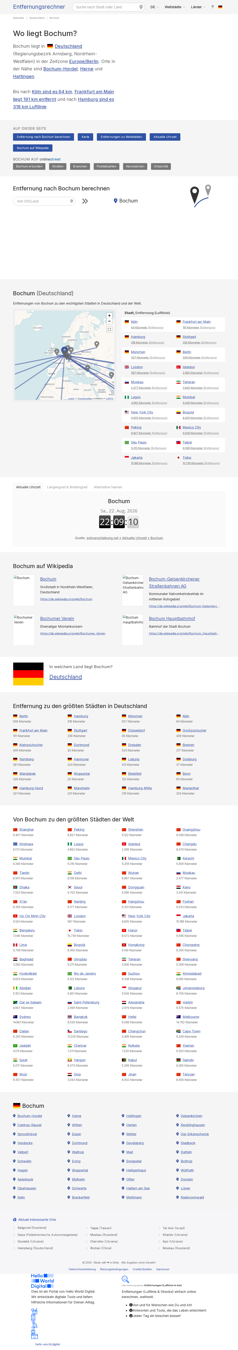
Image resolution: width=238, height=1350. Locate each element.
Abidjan (25, 988)
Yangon (80, 1060)
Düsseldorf (136, 730)
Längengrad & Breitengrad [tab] (67, 487)
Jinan (132, 1074)
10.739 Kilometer (201, 463)
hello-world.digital (47, 1344)
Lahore (79, 988)
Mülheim (78, 1179)
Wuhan (133, 873)
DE (152, 7)
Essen (76, 1134)
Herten (131, 1125)
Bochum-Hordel (60, 68)
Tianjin (24, 873)
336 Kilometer (200, 342)
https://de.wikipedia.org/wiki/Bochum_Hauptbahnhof (185, 633)
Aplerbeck (25, 1179)
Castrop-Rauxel (29, 1125)
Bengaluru (27, 930)
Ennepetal (133, 1161)
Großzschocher (194, 730)
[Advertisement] (173, 68)
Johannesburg (194, 988)
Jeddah (25, 1045)
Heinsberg (35, 1248)
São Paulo (139, 442)
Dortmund (81, 745)
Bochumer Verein (57, 618)
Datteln (186, 1152)
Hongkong (136, 945)
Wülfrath (187, 1170)
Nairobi (188, 1060)
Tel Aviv (173, 1228)
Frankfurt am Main (197, 322)
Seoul (78, 887)
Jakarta (136, 458)
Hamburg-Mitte (140, 788)
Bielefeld (134, 774)
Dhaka (24, 887)
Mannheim (82, 788)
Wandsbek (27, 774)
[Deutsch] (220, 7)
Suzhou (134, 973)
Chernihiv (103, 1241)
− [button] (109, 321)
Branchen (80, 166)
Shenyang (190, 959)
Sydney (25, 1017)
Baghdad (26, 959)
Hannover (81, 759)
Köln (134, 322)
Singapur (135, 988)
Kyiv (172, 1241)
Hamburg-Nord (31, 788)
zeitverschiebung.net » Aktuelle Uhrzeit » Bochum (124, 538)
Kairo (187, 887)
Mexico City (192, 427)
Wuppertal (82, 774)
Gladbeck (188, 1143)
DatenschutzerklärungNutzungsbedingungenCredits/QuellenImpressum (119, 1269)
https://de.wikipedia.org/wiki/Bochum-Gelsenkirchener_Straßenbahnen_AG (185, 606)
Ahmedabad (192, 973)
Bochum (48, 578)
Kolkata (134, 1045)
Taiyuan (189, 1074)
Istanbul (189, 367)
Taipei (187, 442)
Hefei (132, 1017)
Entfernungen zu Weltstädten (121, 137)
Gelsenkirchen (191, 1116)
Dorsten (187, 1179)
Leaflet (71, 398)
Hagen (22, 1170)
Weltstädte (173, 7)
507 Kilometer (148, 357)
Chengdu (190, 844)
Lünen (185, 1188)
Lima (23, 945)
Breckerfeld (81, 1197)
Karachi (188, 858)
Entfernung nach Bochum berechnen (43, 137)
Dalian (24, 1031)
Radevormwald (192, 1197)
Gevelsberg (135, 1143)
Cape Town (191, 1031)
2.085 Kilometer (201, 372)
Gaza (47, 1235)
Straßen (57, 166)
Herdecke (25, 1143)
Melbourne (191, 1017)
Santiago (80, 1031)
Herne (86, 68)
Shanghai (26, 829)
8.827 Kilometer (149, 433)
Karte (85, 137)
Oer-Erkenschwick (195, 1134)
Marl (129, 1152)
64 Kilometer (147, 327)
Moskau (137, 382)
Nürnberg (26, 759)
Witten (77, 1125)
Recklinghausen (193, 1125)
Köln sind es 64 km (52, 91)
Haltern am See (138, 1188)
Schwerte (79, 1188)
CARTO (109, 398)
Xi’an (23, 901)
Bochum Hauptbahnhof (172, 618)
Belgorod (31, 1228)
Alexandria (136, 1002)
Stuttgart (189, 337)
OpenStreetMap (85, 398)
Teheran (189, 382)
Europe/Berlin (84, 61)
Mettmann (134, 1197)
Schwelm (24, 1161)
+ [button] (109, 315)
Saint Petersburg (86, 1002)
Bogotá (188, 412)
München (138, 352)
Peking (136, 427)
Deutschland (68, 46)
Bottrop (186, 1161)
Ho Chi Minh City (32, 916)
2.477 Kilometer (149, 387)
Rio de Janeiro (85, 973)
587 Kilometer (148, 372)
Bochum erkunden (29, 166)
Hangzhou (136, 901)
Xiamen (188, 1045)
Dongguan (136, 887)
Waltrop (78, 1152)
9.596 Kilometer (201, 448)
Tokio (187, 458)
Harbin (188, 1002)
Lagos (136, 397)
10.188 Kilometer (149, 463)
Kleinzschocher (31, 745)
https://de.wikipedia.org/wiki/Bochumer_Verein (72, 633)
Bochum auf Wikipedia (33, 148)
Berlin (187, 352)
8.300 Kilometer (201, 417)
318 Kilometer (147, 342)
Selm (21, 1197)
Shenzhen (135, 829)
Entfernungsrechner (39, 6)
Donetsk (30, 1241)
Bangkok (81, 1017)
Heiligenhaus (136, 1170)
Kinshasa (26, 844)
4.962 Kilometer (149, 402)
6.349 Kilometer (201, 402)
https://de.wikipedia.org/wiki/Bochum (66, 599)
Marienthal (191, 788)
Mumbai (189, 397)
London (137, 367)
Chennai (80, 1045)
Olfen (130, 1179)
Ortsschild (161, 166)
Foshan (188, 901)
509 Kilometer (200, 357)
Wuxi (23, 1074)
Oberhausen (26, 1188)
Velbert (22, 1152)
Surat (23, 1060)
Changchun (137, 1031)
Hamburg (138, 337)
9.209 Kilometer (201, 433)
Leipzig (133, 759)
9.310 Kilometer (149, 448)
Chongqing (191, 945)
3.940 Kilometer (201, 387)
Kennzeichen (135, 166)
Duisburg (190, 759)
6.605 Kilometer (149, 417)
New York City (142, 412)
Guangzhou (191, 829)
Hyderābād (28, 973)
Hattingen (23, 76)
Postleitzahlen (106, 166)
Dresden (134, 745)
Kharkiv (175, 1235)
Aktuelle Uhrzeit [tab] (28, 487)
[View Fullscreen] (109, 329)
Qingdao (80, 959)
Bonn (187, 774)
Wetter (131, 1134)
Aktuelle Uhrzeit (165, 137)
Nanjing (80, 901)
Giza (77, 1074)
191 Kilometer (199, 327)
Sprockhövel (27, 1134)
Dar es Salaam (30, 1002)
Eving (76, 1161)
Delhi (78, 873)
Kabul (132, 1060)
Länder (196, 7)
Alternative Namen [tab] (108, 487)
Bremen (188, 745)
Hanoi (132, 930)
